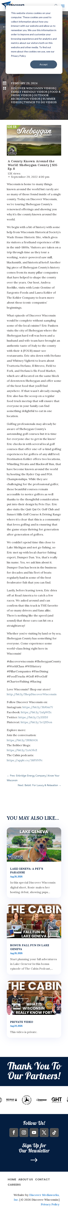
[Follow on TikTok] (54, 1132)
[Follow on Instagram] (24, 1132)
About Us (25, 1179)
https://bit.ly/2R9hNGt (22, 740)
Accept (44, 64)
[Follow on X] (44, 1132)
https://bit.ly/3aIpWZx (36, 712)
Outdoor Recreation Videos (29, 96)
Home (12, 1179)
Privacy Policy (50, 1204)
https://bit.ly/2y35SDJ (33, 717)
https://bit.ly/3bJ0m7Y (37, 707)
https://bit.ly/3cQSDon (36, 722)
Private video (21, 1022)
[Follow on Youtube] (34, 1132)
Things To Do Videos (40, 102)
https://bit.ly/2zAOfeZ (22, 750)
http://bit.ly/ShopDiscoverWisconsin (31, 694)
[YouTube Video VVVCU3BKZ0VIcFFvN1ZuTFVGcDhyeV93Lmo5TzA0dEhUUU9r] (34, 140)
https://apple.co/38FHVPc (25, 760)
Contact (42, 1179)
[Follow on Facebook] (13, 1132)
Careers (14, 1184)
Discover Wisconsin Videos (33, 88)
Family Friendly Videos (29, 91)
